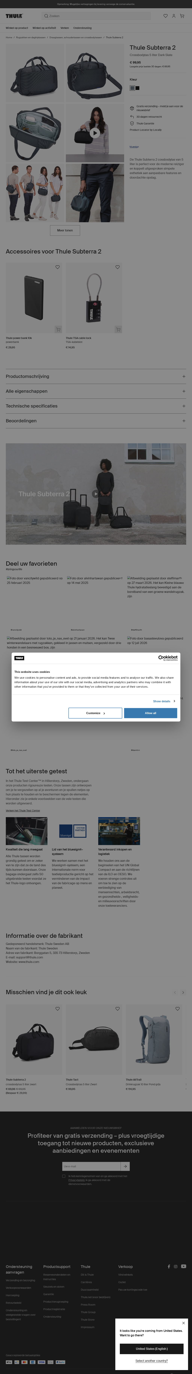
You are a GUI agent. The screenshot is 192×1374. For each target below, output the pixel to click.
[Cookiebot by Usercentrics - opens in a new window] (161, 658)
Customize (93, 713)
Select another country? (152, 1361)
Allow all (150, 713)
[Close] (183, 1323)
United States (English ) (152, 1349)
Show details (161, 701)
